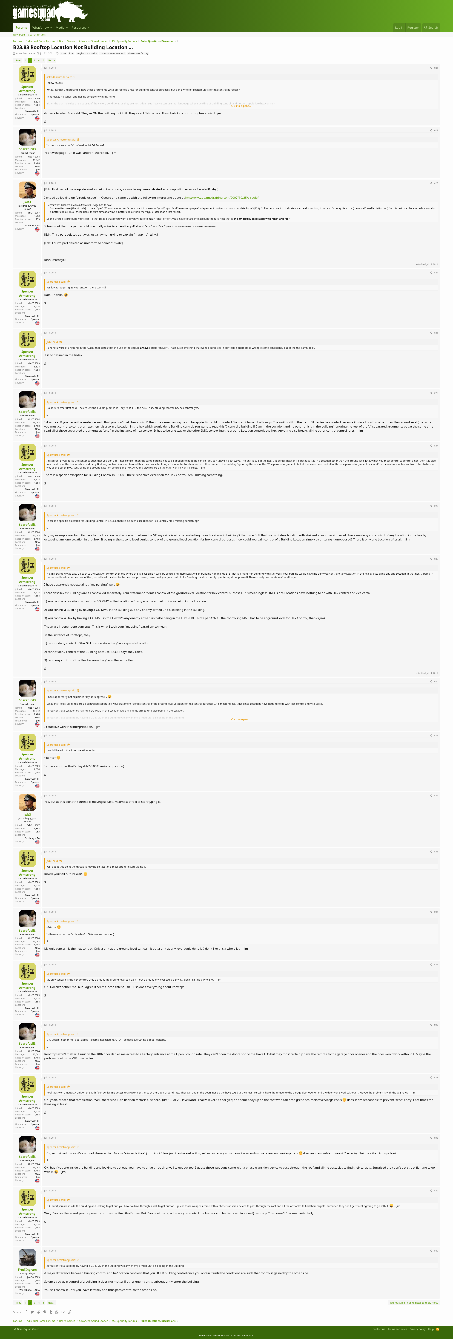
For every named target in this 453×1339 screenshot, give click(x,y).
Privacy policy (418, 1329)
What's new (40, 27)
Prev (18, 60)
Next (50, 60)
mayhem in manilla (87, 53)
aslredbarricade (25, 53)
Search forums (37, 34)
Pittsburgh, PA (32, 225)
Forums (21, 27)
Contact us (378, 1329)
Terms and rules (397, 1329)
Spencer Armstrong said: (61, 139)
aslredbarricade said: (59, 77)
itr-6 (71, 53)
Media (60, 27)
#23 (436, 183)
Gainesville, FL (32, 111)
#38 (436, 1137)
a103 (63, 53)
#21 (436, 67)
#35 (436, 964)
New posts (19, 34)
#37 (436, 1077)
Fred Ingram (27, 1270)
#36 (436, 1024)
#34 (436, 911)
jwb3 (27, 202)
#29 (436, 558)
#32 (436, 795)
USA (37, 166)
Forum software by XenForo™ (226, 1335)
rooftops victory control (112, 53)
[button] (51, 27)
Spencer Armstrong (27, 89)
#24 (436, 272)
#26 (436, 392)
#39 (436, 1190)
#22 (436, 130)
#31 (436, 735)
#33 (436, 851)
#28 (436, 505)
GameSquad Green (27, 1329)
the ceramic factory (138, 53)
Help (431, 1329)
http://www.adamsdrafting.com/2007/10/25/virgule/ (222, 197)
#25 (436, 332)
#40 (436, 1250)
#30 (436, 681)
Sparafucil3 (27, 149)
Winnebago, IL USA (29, 1289)
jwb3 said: (53, 342)
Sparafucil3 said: (56, 281)
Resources (78, 27)
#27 (436, 445)
